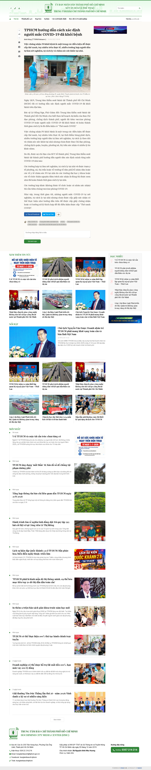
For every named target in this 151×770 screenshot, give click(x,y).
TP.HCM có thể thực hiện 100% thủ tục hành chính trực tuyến (41, 638)
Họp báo (38, 19)
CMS (123, 768)
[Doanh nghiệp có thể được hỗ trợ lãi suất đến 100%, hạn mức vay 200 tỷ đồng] (89, 673)
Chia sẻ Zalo (49, 214)
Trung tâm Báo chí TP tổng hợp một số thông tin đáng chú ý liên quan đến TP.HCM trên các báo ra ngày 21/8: (42, 501)
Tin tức (16, 19)
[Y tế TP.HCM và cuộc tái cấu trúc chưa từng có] (24, 267)
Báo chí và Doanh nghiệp (78, 19)
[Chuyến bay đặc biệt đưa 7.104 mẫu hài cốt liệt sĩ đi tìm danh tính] (57, 405)
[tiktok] (15, 8)
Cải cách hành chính (59, 19)
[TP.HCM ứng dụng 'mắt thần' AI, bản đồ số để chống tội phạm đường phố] (89, 473)
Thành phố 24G (26, 19)
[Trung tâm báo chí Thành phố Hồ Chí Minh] (14, 733)
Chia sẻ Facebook (33, 214)
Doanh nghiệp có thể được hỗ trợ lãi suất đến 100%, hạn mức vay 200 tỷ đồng (41, 666)
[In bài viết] (19, 56)
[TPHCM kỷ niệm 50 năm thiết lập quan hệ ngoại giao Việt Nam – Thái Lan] (90, 267)
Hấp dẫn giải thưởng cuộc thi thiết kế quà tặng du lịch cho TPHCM (89, 418)
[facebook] (11, 8)
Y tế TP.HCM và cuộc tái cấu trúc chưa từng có (22, 280)
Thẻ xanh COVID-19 (73, 221)
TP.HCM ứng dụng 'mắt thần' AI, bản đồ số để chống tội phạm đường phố (41, 466)
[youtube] (19, 8)
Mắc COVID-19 (32, 221)
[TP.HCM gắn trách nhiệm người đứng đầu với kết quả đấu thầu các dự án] (57, 267)
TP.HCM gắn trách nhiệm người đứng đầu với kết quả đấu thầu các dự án (56, 281)
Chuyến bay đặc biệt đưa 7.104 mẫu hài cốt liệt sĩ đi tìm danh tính (56, 418)
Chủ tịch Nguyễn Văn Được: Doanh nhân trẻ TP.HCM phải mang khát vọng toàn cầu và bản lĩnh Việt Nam (90, 314)
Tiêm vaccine (32, 224)
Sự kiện (46, 19)
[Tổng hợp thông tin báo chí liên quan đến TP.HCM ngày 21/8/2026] (89, 502)
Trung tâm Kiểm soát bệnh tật (49, 221)
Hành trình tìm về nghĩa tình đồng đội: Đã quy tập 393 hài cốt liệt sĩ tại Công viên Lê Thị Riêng (40, 523)
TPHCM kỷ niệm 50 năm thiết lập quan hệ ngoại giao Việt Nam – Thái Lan (90, 281)
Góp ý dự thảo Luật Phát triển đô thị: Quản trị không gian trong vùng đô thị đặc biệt (57, 314)
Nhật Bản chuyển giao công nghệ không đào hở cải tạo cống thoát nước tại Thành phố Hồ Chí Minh (23, 314)
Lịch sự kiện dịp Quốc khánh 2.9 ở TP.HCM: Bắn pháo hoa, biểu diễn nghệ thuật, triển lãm (40, 552)
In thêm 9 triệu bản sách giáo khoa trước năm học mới (41, 607)
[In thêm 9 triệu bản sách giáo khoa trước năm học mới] (89, 616)
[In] (58, 214)
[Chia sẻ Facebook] (19, 47)
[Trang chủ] (10, 19)
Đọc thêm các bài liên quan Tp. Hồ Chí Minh (52, 224)
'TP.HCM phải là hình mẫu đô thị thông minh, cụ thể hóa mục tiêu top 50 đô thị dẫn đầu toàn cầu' (42, 581)
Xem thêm (57, 720)
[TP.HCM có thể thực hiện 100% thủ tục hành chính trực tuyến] (89, 645)
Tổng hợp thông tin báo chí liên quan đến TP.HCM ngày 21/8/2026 (41, 495)
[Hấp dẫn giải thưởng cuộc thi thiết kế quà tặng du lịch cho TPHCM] (90, 405)
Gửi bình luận (32, 241)
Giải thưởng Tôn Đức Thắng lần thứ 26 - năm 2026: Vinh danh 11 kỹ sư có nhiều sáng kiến (41, 695)
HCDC (62, 221)
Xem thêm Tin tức (20, 254)
